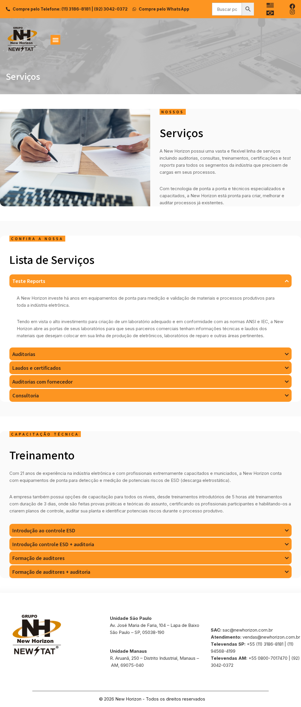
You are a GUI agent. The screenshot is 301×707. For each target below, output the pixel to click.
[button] (55, 40)
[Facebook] (292, 6)
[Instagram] (292, 12)
